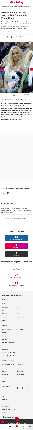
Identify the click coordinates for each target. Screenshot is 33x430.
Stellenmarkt (19, 329)
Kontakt (4, 381)
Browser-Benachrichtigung (8, 342)
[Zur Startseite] (16, 3)
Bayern (3, 310)
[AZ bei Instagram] (23, 388)
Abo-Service (5, 374)
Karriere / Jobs (5, 368)
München (4, 303)
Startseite (3, 6)
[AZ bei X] (28, 388)
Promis (3, 320)
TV (17, 307)
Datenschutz (5, 399)
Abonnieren (5, 371)
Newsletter (4, 332)
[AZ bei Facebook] (17, 388)
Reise (17, 313)
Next (31, 69)
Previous (1, 69)
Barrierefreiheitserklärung (8, 402)
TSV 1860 (4, 317)
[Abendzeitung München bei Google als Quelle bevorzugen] (21, 36)
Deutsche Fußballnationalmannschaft (19, 188)
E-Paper (4, 378)
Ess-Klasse (4, 346)
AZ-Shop (18, 368)
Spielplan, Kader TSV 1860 (8, 355)
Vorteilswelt (5, 349)
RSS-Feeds (4, 339)
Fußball (10, 6)
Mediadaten (19, 364)
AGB (3, 396)
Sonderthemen (20, 374)
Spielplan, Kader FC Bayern (8, 352)
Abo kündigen (5, 406)
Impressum (4, 392)
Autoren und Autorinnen (8, 364)
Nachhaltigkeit (20, 317)
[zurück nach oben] (17, 419)
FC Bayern (4, 313)
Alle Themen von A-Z (7, 329)
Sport (7, 6)
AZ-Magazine (19, 371)
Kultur (18, 310)
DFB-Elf (14, 119)
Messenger (4, 336)
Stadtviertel (5, 307)
